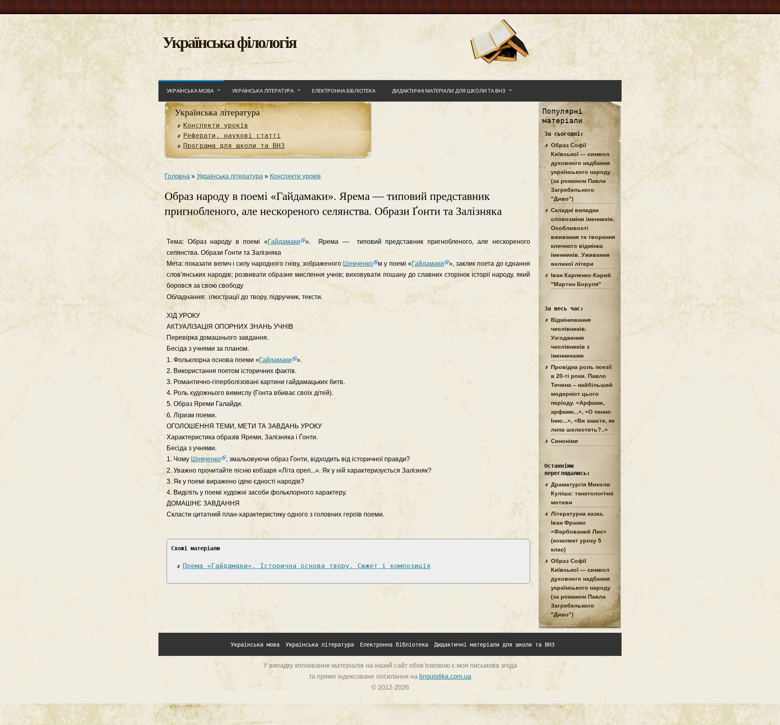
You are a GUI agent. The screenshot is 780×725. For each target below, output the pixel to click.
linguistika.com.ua (445, 676)
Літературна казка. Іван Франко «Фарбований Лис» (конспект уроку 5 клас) (579, 531)
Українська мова (190, 90)
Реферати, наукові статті (232, 135)
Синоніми (564, 441)
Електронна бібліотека (343, 90)
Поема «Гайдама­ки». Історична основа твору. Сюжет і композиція (307, 566)
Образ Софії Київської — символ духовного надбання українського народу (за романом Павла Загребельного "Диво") (581, 172)
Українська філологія (229, 42)
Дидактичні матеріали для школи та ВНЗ (448, 90)
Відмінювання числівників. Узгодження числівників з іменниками (571, 338)
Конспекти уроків (215, 125)
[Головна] (499, 61)
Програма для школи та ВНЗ (234, 146)
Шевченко (358, 263)
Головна (177, 176)
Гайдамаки (284, 241)
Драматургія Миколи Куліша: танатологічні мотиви (582, 493)
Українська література (263, 90)
